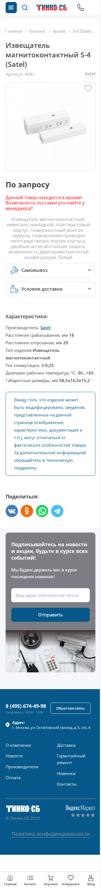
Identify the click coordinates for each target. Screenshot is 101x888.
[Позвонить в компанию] (80, 7)
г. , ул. (51, 725)
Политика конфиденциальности (50, 833)
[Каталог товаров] (11, 7)
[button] (24, 7)
